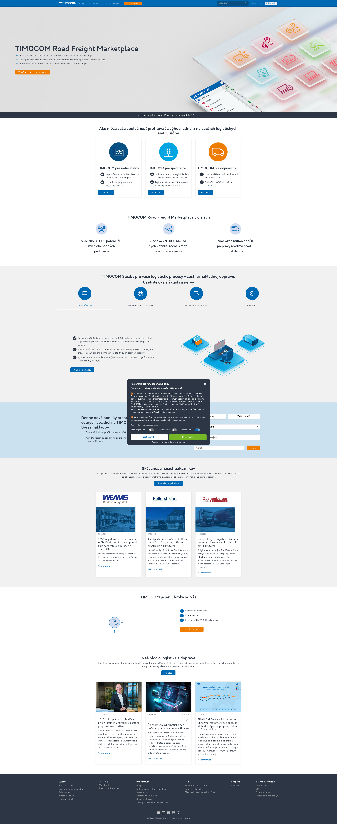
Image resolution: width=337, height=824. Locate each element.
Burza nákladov (66, 786)
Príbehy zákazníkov (194, 789)
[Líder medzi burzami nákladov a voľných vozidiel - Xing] (169, 813)
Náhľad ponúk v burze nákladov (151, 789)
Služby (81, 3)
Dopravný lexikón (144, 799)
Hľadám (198, 412)
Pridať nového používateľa (177, 115)
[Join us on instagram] (178, 813)
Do (195, 433)
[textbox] (233, 3)
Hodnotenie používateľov (197, 786)
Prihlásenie (271, 3)
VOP (258, 789)
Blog (138, 786)
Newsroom (141, 792)
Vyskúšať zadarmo (133, 3)
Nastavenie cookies (265, 796)
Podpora (116, 3)
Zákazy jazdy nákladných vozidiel (152, 802)
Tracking (103, 782)
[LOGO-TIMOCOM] (67, 3)
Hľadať (253, 448)
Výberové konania (67, 796)
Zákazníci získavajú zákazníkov (200, 792)
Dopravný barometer (146, 796)
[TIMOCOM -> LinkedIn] (174, 813)
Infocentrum (94, 3)
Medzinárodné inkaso (109, 788)
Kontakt (235, 786)
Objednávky (105, 785)
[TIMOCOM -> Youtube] (164, 813)
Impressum (261, 786)
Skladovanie (65, 792)
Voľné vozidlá (243, 416)
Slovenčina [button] (255, 3)
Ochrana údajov (263, 792)
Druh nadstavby (201, 444)
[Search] (246, 3)
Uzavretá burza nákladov (71, 789)
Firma (105, 3)
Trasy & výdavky (66, 799)
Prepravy (209, 416)
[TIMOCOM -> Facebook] (159, 813)
